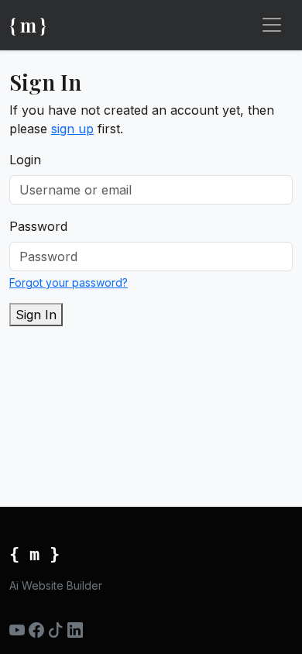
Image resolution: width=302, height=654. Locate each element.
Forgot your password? (68, 282)
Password (38, 226)
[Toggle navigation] (272, 25)
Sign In (36, 314)
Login (25, 159)
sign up (72, 128)
